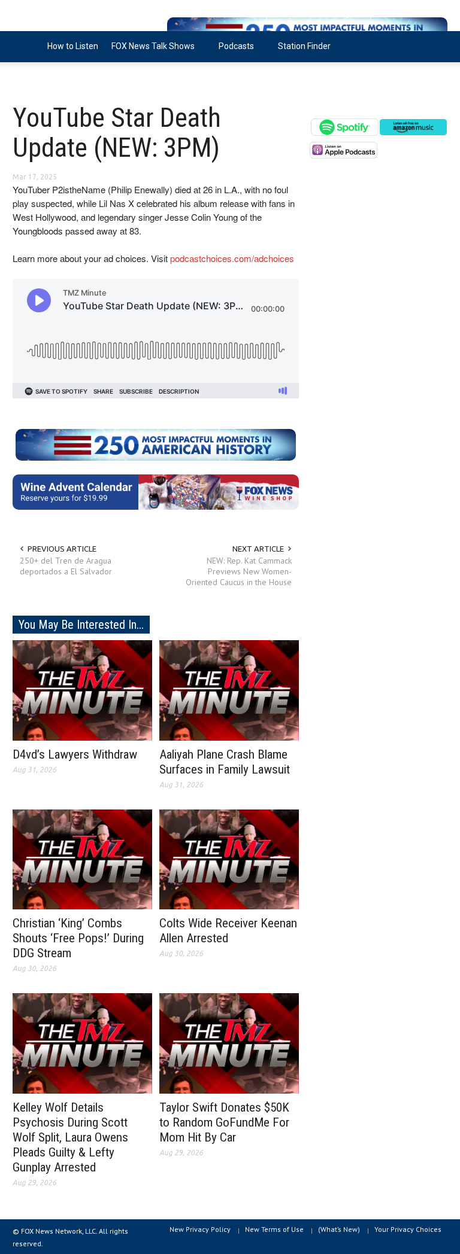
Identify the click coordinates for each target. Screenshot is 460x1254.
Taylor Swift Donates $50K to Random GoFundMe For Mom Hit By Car (224, 1122)
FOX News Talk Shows (150, 51)
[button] (435, 45)
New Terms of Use (274, 1229)
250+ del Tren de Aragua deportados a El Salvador (66, 566)
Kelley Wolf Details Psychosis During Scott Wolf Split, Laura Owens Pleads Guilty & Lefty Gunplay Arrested (70, 1137)
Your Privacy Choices (407, 1229)
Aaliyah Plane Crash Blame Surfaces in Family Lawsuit (224, 762)
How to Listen (72, 46)
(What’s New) (339, 1229)
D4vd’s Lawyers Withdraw (75, 754)
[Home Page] (27, 46)
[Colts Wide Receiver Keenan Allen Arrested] (229, 858)
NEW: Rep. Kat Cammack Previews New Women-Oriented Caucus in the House (239, 571)
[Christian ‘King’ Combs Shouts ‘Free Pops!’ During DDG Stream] (82, 858)
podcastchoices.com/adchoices (232, 258)
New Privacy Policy (200, 1229)
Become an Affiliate (56, 77)
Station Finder (304, 46)
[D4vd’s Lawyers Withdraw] (82, 689)
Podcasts (233, 51)
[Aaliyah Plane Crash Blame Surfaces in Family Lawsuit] (229, 689)
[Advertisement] (378, 275)
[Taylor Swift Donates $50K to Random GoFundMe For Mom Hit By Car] (229, 1042)
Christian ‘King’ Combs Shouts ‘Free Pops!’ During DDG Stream (78, 938)
